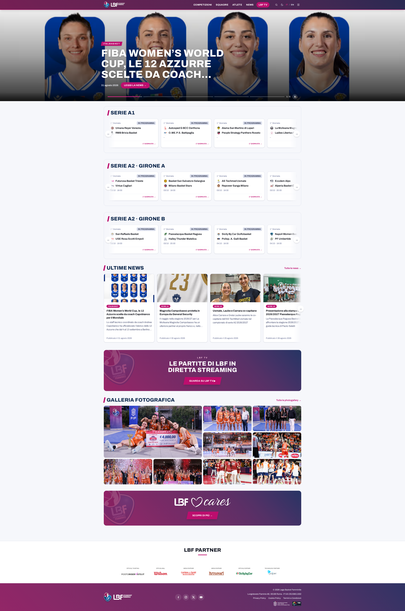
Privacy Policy (259, 598)
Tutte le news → (292, 268)
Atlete (237, 4)
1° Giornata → (149, 144)
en (292, 5)
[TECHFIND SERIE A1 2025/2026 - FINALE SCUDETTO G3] (227, 445)
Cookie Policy (274, 598)
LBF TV (263, 4)
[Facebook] (178, 597)
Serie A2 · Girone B (138, 219)
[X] (193, 597)
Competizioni (202, 4)
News (250, 4)
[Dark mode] (282, 5)
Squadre (222, 4)
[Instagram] (186, 597)
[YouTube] (201, 597)
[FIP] (282, 603)
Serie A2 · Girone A (138, 166)
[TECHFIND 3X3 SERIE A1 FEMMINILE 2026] (153, 432)
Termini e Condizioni (292, 598)
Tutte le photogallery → (288, 400)
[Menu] (298, 5)
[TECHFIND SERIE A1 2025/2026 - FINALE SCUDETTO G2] (227, 471)
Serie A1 (123, 113)
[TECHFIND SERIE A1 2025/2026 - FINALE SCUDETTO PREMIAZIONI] (128, 471)
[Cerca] (276, 4)
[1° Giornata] (133, 133)
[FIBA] (296, 603)
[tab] (125, 96)
